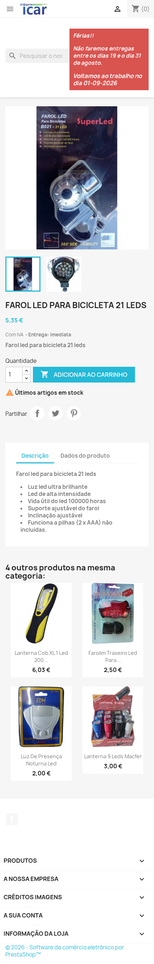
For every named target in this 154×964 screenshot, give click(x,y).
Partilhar (37, 413)
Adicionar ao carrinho (83, 374)
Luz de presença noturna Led (41, 760)
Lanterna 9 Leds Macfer (113, 756)
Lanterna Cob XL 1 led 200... (41, 656)
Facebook (12, 819)
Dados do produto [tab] (85, 455)
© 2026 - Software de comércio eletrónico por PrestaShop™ (64, 951)
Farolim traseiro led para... (112, 656)
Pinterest (74, 413)
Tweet (55, 413)
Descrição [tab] (35, 455)
